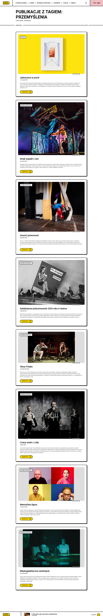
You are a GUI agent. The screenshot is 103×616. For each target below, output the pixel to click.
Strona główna (19, 20)
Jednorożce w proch (29, 77)
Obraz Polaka (26, 366)
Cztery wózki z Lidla (29, 442)
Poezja (23, 37)
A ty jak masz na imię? (38, 614)
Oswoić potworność (29, 235)
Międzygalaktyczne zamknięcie (35, 571)
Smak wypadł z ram (29, 158)
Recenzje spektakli (26, 105)
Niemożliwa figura (28, 504)
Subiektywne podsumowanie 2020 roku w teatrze (43, 308)
